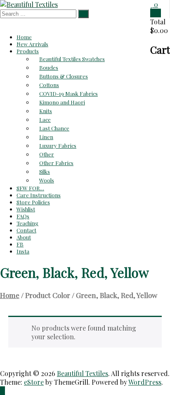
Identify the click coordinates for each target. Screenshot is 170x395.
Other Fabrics (56, 162)
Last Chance (54, 128)
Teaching (27, 223)
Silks (44, 171)
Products (28, 50)
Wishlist (26, 209)
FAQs (23, 216)
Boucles (48, 67)
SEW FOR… (30, 188)
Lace (45, 119)
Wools (46, 180)
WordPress (144, 382)
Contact (26, 230)
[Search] (83, 13)
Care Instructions (39, 195)
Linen (46, 136)
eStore (34, 382)
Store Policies (33, 202)
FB (20, 244)
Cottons (49, 84)
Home (24, 36)
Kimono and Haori (62, 102)
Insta (23, 251)
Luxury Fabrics (57, 145)
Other (46, 154)
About (24, 237)
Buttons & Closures (63, 76)
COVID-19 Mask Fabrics (68, 93)
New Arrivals (32, 43)
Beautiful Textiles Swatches (72, 58)
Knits (45, 110)
